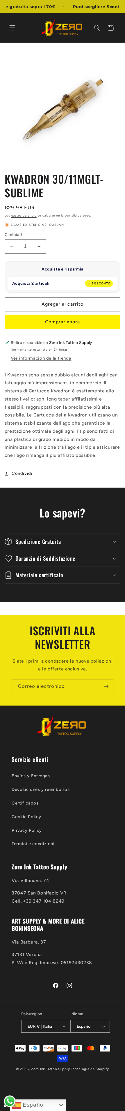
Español (32, 1105)
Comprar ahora (62, 321)
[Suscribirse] (106, 686)
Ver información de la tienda (41, 358)
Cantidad (13, 234)
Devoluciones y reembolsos (41, 789)
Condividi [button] (22, 473)
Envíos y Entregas (31, 775)
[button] (12, 28)
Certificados (25, 803)
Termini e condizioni (33, 843)
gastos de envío (24, 215)
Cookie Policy (26, 816)
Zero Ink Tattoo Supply (50, 1069)
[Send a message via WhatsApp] (10, 1101)
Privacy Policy (27, 830)
